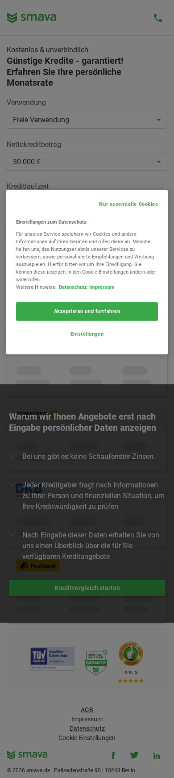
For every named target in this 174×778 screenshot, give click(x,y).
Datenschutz (73, 287)
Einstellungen (87, 334)
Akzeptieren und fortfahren (87, 311)
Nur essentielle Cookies (128, 204)
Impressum (102, 287)
